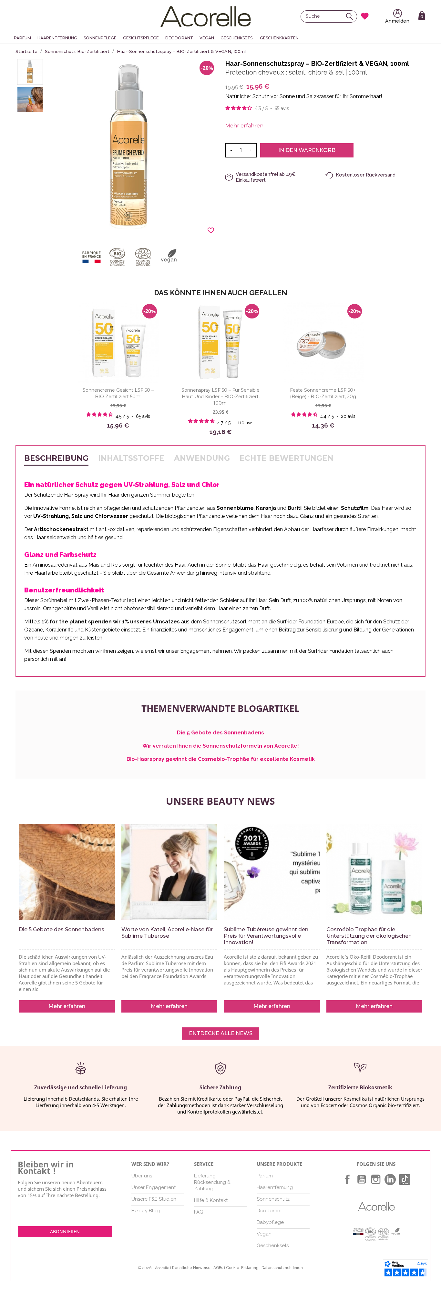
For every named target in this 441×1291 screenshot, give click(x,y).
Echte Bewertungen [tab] (286, 458)
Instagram (375, 1179)
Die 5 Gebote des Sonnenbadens (61, 929)
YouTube (361, 1179)
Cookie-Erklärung (242, 1268)
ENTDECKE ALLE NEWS (220, 1033)
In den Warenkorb (306, 150)
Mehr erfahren (244, 126)
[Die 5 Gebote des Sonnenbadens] (67, 872)
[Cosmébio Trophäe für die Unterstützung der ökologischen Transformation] (374, 872)
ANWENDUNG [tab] (202, 458)
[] (351, 16)
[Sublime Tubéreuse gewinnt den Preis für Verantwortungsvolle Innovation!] (272, 872)
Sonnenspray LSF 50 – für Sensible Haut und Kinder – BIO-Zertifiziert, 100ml (220, 396)
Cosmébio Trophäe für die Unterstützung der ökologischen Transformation (369, 935)
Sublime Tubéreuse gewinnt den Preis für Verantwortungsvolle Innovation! (266, 935)
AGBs (218, 1268)
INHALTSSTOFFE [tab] (131, 458)
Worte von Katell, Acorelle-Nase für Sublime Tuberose (167, 932)
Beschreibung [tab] (56, 458)
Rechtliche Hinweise (191, 1268)
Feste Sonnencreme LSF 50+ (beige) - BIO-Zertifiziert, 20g (323, 393)
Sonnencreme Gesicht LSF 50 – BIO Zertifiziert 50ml (118, 393)
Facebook (347, 1179)
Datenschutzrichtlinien (282, 1268)
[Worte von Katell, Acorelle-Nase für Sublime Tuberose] (169, 872)
